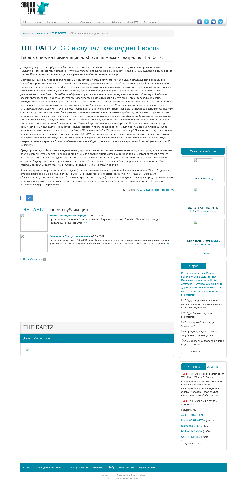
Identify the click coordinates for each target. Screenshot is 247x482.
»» (85, 222)
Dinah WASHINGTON (193, 420)
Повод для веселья (77, 236)
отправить (194, 351)
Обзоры (116, 22)
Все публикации (34, 259)
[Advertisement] (123, 8)
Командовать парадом (73, 215)
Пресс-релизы (147, 467)
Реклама (98, 467)
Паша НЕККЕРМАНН (197, 240)
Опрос (194, 265)
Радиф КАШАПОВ (147, 190)
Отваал (197, 178)
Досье (26, 338)
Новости (37, 22)
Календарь (150, 22)
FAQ (111, 467)
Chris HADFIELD (190, 436)
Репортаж (42, 33)
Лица (70, 22)
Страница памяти (77, 467)
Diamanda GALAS (191, 426)
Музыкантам (126, 467)
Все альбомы (203, 253)
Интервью (55, 236)
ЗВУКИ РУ (167, 190)
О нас (26, 467)
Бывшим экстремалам (207, 242)
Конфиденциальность (48, 467)
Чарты (101, 22)
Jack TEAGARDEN (192, 415)
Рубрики (28, 33)
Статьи (38, 338)
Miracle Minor (208, 211)
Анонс (53, 215)
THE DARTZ (59, 33)
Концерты (53, 22)
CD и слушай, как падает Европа (110, 47)
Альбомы (85, 22)
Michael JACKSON (191, 431)
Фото (49, 338)
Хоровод (208, 178)
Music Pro (132, 22)
